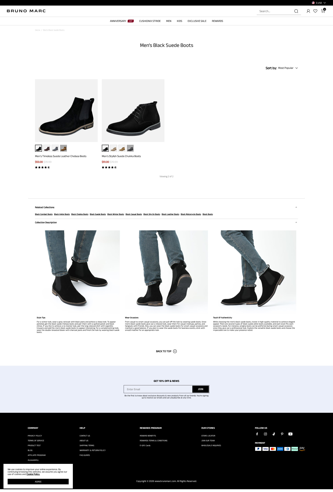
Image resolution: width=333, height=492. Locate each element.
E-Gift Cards (145, 445)
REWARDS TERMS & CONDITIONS (153, 441)
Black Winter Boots (115, 214)
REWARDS (217, 20)
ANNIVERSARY (118, 20)
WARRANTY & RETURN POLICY (93, 450)
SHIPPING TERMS (87, 445)
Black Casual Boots (134, 214)
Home (37, 30)
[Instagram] (265, 434)
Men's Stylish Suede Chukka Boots (121, 156)
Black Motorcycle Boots (191, 214)
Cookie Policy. (33, 474)
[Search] (296, 11)
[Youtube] (290, 434)
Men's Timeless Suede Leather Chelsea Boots (60, 156)
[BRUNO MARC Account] (308, 11)
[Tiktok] (274, 434)
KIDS (179, 20)
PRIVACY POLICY (35, 436)
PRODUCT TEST (34, 445)
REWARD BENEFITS (148, 436)
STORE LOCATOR (208, 436)
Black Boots (208, 214)
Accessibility (33, 460)
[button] (319, 2)
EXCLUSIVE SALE (197, 20)
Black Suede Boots (98, 214)
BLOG (30, 450)
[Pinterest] (282, 434)
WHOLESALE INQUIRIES (211, 445)
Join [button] (200, 389)
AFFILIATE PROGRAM (37, 455)
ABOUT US (84, 441)
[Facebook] (257, 434)
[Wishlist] (315, 11)
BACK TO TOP (163, 351)
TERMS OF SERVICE (36, 441)
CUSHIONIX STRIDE (150, 20)
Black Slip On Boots (151, 214)
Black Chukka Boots (79, 214)
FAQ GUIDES (85, 455)
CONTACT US (85, 436)
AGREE (38, 481)
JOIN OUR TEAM (208, 441)
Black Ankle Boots (62, 214)
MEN (168, 20)
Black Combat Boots (44, 214)
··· (63, 148)
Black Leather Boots (170, 214)
